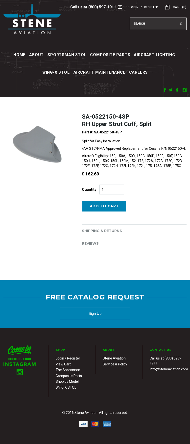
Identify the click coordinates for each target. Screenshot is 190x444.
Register (151, 7)
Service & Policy (115, 364)
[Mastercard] (95, 424)
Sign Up (95, 313)
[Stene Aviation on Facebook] (163, 89)
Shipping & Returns (102, 231)
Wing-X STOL (66, 387)
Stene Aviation (114, 358)
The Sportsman (68, 370)
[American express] (107, 424)
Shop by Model (67, 381)
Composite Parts (69, 376)
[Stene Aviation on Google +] (176, 89)
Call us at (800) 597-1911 (93, 7)
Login (133, 7)
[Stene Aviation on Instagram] (183, 89)
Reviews (90, 243)
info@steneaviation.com (169, 369)
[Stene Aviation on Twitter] (169, 89)
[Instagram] (19, 360)
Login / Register (68, 358)
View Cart (63, 364)
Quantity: (89, 189)
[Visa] (83, 424)
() (180, 7)
